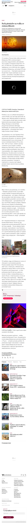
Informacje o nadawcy (18, 484)
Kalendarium (16, 503)
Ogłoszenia (4, 490)
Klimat (3, 20)
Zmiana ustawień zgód (18, 481)
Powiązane (4, 361)
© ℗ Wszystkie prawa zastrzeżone (9, 354)
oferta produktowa (6, 505)
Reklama (3, 489)
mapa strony (4, 503)
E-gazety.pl (16, 490)
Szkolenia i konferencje (6, 501)
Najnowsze (15, 361)
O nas (3, 480)
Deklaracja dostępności (18, 485)
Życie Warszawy (17, 497)
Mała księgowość (17, 493)
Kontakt (3, 481)
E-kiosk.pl (16, 489)
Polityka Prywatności (18, 480)
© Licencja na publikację (7, 352)
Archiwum (4, 493)
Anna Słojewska (5, 54)
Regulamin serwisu (18, 482)
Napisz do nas (5, 482)
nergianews (11, 5)
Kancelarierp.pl (17, 494)
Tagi (20, 361)
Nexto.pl (15, 491)
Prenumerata (4, 491)
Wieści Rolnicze (17, 495)
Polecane (10, 361)
